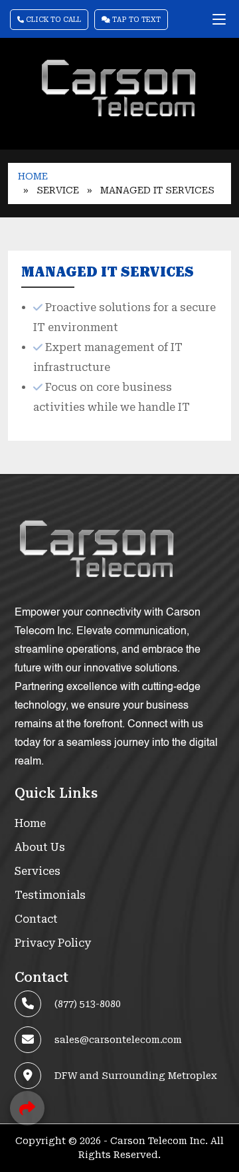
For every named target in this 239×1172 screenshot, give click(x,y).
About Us (40, 847)
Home (33, 176)
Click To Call (52, 19)
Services (37, 871)
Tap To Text (135, 19)
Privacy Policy (53, 943)
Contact (36, 919)
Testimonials (50, 895)
